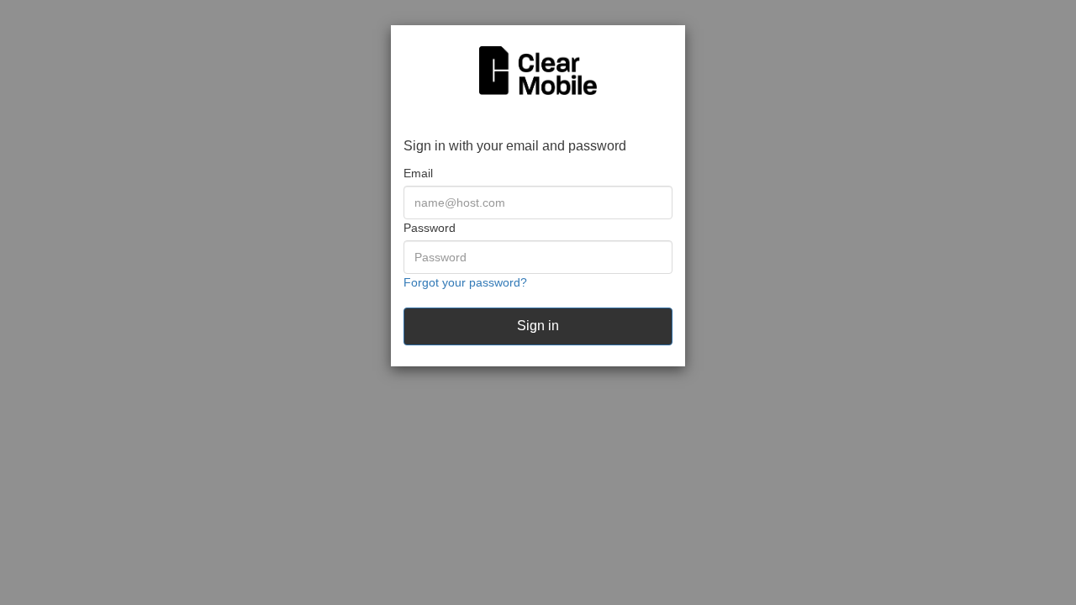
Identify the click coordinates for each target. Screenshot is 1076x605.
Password (430, 227)
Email (418, 173)
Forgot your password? (465, 282)
